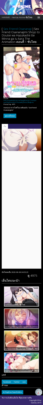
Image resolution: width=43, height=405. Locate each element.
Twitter (17, 382)
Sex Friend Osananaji (17, 29)
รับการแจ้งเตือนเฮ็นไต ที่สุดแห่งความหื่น (17, 398)
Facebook (7, 382)
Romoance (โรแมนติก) (16, 102)
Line (24, 382)
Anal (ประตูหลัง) (8, 100)
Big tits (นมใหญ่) (18, 100)
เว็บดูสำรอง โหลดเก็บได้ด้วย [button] (13, 392)
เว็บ (5, 126)
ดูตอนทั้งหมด (10, 116)
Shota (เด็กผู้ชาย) (28, 102)
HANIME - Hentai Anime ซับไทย (17, 17)
